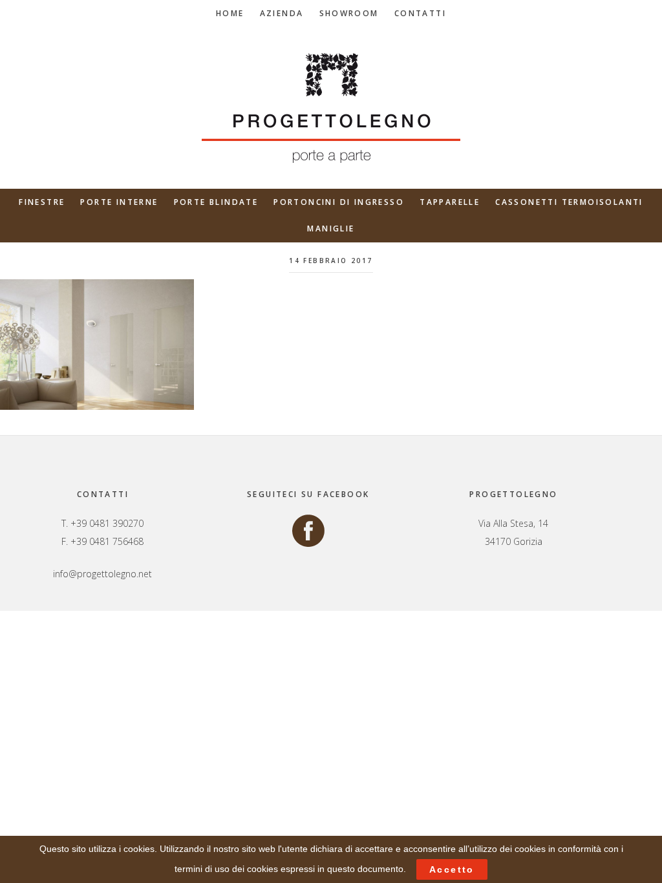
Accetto (452, 869)
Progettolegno (331, 108)
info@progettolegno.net (102, 574)
